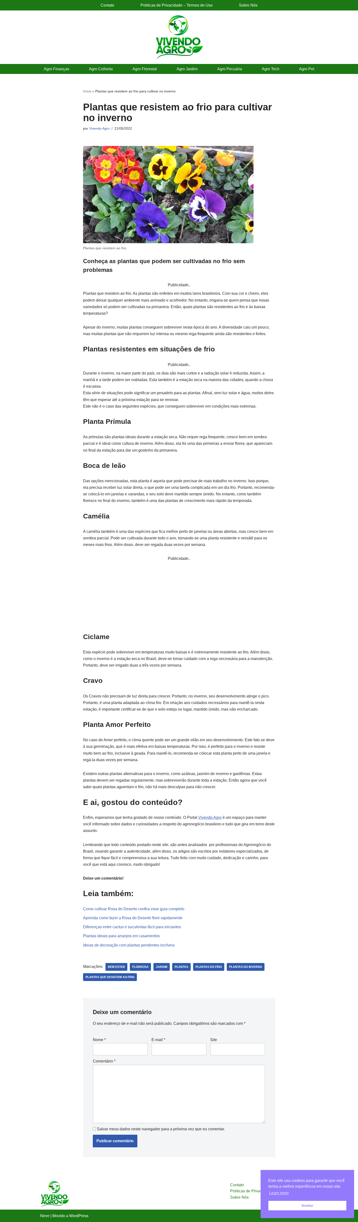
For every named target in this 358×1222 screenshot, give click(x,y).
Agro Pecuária (229, 69)
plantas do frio (209, 967)
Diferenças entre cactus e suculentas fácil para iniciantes (132, 927)
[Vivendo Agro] (179, 37)
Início (87, 91)
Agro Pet (306, 69)
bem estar (116, 967)
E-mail (158, 1040)
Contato (107, 5)
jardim (161, 967)
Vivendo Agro (99, 128)
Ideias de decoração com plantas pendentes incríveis (129, 945)
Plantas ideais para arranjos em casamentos (121, 936)
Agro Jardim (187, 69)
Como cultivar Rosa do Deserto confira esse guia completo (133, 909)
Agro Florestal (144, 69)
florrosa (140, 967)
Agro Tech (270, 69)
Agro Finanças (56, 69)
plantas (181, 967)
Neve (44, 1216)
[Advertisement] (179, 596)
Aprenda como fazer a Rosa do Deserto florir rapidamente (132, 918)
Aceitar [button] (307, 1205)
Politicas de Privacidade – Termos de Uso (177, 5)
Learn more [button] (279, 1193)
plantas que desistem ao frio (109, 977)
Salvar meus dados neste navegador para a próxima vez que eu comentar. (161, 1129)
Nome (99, 1040)
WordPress (78, 1216)
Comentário (104, 1061)
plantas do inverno (245, 967)
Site (213, 1040)
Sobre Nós (248, 5)
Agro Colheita (101, 69)
